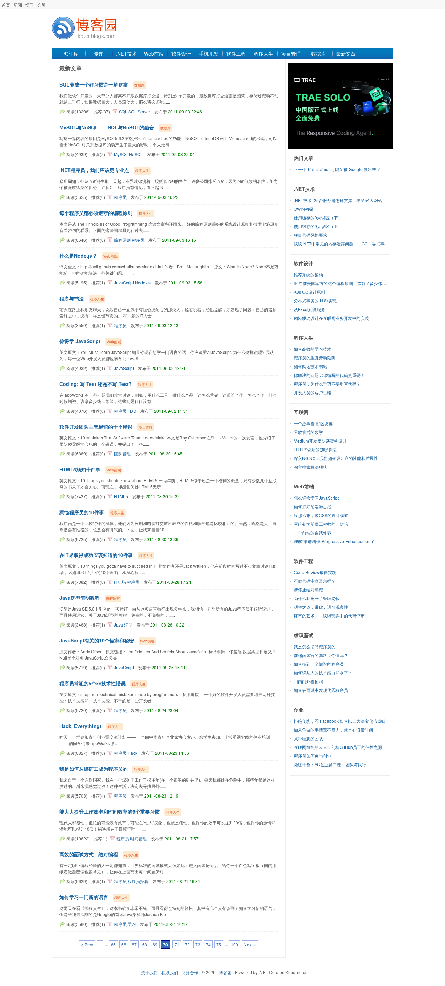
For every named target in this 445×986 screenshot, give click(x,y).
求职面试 (303, 635)
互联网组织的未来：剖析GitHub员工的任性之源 (338, 747)
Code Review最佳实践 (315, 572)
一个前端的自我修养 (312, 532)
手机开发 (208, 53)
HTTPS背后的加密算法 (315, 449)
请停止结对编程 (308, 589)
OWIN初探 (303, 209)
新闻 (18, 5)
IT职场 (120, 582)
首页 (6, 5)
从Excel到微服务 (309, 309)
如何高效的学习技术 (312, 349)
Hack (132, 753)
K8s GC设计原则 (309, 292)
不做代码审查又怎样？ (314, 581)
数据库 (318, 53)
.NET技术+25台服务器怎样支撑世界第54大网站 (338, 200)
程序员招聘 (138, 881)
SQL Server (139, 111)
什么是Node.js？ (78, 255)
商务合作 (189, 972)
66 (123, 944)
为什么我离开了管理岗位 (317, 598)
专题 (99, 53)
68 (144, 944)
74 (208, 944)
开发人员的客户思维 (312, 392)
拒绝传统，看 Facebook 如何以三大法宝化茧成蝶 (340, 721)
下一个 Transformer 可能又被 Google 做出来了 (337, 169)
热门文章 (303, 157)
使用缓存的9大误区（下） (318, 217)
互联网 (301, 412)
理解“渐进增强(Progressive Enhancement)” (334, 541)
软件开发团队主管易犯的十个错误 (95, 426)
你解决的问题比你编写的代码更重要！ (329, 375)
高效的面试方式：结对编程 (88, 854)
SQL (123, 111)
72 (187, 944)
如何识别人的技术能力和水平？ (323, 673)
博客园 (225, 972)
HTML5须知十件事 (79, 469)
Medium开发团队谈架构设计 (320, 441)
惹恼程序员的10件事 (81, 512)
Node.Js (143, 282)
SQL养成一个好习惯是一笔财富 (93, 84)
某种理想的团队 (308, 738)
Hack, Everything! (80, 725)
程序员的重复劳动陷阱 (314, 358)
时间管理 (138, 838)
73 (197, 944)
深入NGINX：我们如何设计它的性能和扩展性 (336, 458)
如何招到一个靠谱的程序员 (319, 664)
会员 (41, 5)
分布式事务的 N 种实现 (315, 301)
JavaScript (124, 282)
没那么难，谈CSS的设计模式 (321, 515)
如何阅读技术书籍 (310, 366)
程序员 (120, 197)
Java (118, 625)
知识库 (71, 53)
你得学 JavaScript (79, 341)
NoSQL (136, 154)
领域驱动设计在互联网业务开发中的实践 (331, 318)
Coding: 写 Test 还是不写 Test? (95, 383)
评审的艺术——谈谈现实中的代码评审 (329, 616)
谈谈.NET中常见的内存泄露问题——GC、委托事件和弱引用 (349, 243)
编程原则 (122, 240)
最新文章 (346, 53)
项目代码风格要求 (310, 235)
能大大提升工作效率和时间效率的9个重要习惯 (109, 811)
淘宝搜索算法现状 (310, 467)
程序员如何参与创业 (312, 756)
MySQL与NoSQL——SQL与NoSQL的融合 (106, 127)
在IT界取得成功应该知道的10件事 (96, 554)
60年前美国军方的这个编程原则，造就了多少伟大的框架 (346, 283)
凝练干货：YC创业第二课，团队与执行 (330, 764)
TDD (132, 411)
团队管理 (122, 453)
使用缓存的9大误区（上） (318, 226)
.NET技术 (126, 53)
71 (177, 944)
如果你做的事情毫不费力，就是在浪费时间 (333, 730)
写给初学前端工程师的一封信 (321, 524)
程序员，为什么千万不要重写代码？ (327, 384)
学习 (132, 924)
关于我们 (149, 972)
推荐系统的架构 (308, 274)
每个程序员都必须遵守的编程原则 (95, 212)
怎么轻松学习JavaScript (316, 498)
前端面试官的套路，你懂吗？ (321, 655)
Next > (250, 944)
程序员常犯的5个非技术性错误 (92, 683)
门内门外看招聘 (308, 681)
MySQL (121, 154)
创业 (299, 709)
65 (113, 944)
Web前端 (154, 53)
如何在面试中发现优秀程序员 (321, 690)
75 (218, 944)
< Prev (87, 944)
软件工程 (236, 53)
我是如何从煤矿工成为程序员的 (93, 768)
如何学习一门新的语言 (83, 897)
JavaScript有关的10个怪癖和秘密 (96, 640)
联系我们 (169, 972)
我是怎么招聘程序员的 (314, 646)
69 (155, 944)
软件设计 (181, 53)
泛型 (128, 625)
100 (234, 944)
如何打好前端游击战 (312, 506)
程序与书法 (71, 298)
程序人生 (263, 53)
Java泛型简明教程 (79, 597)
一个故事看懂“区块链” (314, 423)
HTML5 (121, 496)
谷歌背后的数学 (308, 432)
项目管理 (291, 53)
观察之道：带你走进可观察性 (321, 607)
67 (134, 944)
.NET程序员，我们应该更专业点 (94, 170)
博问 (29, 5)
